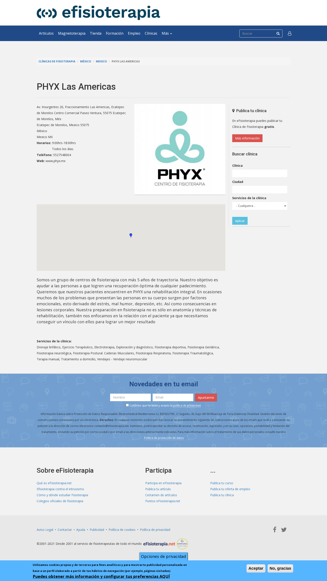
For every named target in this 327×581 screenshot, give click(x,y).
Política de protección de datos (164, 438)
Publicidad (97, 529)
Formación (114, 33)
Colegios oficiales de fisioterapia (60, 501)
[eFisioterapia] (98, 13)
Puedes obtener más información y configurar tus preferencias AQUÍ (101, 576)
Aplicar (240, 221)
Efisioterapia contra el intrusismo (60, 489)
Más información (247, 138)
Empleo (134, 33)
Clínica (237, 165)
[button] (290, 33)
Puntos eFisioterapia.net (162, 501)
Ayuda (80, 529)
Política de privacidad (155, 529)
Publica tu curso (221, 483)
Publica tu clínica (222, 495)
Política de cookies (122, 529)
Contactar (65, 529)
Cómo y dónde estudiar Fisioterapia (62, 495)
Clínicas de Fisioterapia (56, 61)
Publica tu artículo (158, 489)
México (85, 61)
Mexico (101, 61)
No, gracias (280, 568)
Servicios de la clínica (249, 198)
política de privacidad (187, 405)
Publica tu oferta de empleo (230, 489)
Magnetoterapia (71, 33)
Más (166, 33)
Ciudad (237, 182)
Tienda (95, 33)
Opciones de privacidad (163, 556)
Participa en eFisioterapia (163, 483)
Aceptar (255, 568)
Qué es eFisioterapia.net (54, 483)
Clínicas (151, 33)
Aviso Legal (45, 529)
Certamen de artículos (161, 495)
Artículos (46, 33)
